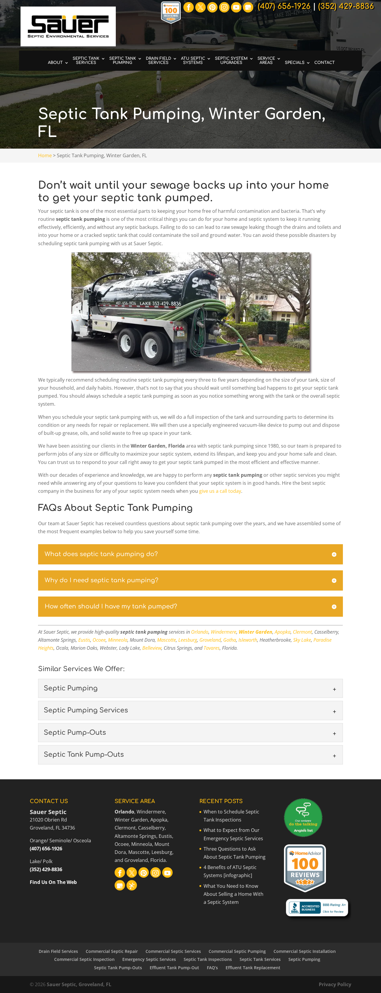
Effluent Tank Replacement (253, 967)
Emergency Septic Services (149, 959)
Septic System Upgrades (231, 60)
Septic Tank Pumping (122, 60)
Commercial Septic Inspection (84, 959)
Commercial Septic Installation (305, 951)
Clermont (302, 632)
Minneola (117, 640)
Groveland (210, 640)
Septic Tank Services (86, 60)
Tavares (212, 648)
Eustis (84, 640)
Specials (295, 63)
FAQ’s (212, 967)
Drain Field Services (158, 60)
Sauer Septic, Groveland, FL (79, 984)
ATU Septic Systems (193, 60)
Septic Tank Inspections (208, 959)
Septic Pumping (304, 959)
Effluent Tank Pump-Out (174, 967)
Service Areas (266, 60)
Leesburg (187, 640)
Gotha (229, 640)
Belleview (151, 648)
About (55, 63)
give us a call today (220, 491)
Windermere (223, 632)
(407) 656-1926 (46, 848)
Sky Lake (302, 640)
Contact (324, 63)
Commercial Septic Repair (112, 951)
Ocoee (99, 640)
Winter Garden (255, 632)
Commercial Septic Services (173, 951)
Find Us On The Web (53, 882)
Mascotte (166, 640)
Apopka (283, 632)
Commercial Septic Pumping (237, 951)
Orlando (199, 632)
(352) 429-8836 (46, 869)
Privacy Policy (335, 984)
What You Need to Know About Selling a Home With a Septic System (233, 894)
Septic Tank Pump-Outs (118, 967)
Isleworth (247, 640)
